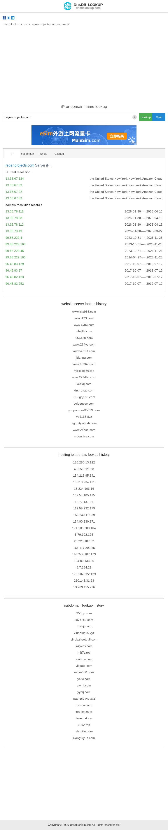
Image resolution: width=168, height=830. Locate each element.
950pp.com (84, 613)
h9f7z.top (84, 652)
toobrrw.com (84, 659)
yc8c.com (84, 679)
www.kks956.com (84, 311)
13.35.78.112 (14, 224)
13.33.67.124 (14, 178)
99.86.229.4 (13, 237)
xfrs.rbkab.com (84, 390)
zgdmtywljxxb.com (84, 423)
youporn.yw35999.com (84, 410)
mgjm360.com (84, 672)
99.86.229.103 (15, 257)
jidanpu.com (84, 357)
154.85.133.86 (84, 561)
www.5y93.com (84, 324)
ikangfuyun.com (84, 738)
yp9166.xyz (84, 416)
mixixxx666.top (84, 370)
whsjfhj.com (84, 331)
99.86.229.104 (15, 244)
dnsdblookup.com (15, 24)
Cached (59, 153)
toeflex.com (84, 711)
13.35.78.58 (13, 218)
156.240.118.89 (84, 515)
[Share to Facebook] (4, 17)
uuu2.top (84, 724)
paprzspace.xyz (84, 698)
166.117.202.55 (84, 547)
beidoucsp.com (84, 403)
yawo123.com (84, 318)
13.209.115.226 (84, 587)
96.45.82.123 (14, 277)
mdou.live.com (84, 436)
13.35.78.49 (13, 231)
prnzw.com (84, 705)
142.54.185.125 (84, 495)
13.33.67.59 (13, 185)
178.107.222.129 (84, 574)
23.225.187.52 (84, 541)
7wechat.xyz (84, 718)
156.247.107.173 (84, 554)
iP (12, 153)
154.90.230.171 (84, 521)
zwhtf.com (84, 685)
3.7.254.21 (84, 567)
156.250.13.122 (84, 462)
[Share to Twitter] (8, 17)
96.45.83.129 (14, 264)
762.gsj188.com (84, 397)
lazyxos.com (84, 646)
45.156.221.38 (84, 469)
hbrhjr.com (84, 626)
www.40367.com (84, 364)
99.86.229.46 (14, 251)
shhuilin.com (84, 731)
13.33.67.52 (13, 198)
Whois (43, 153)
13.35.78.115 (14, 211)
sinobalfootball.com (84, 639)
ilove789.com (84, 619)
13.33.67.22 (13, 191)
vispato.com (84, 665)
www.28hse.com (84, 430)
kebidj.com (84, 384)
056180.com (84, 338)
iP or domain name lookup (84, 106)
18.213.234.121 (84, 482)
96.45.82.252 (14, 283)
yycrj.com (84, 692)
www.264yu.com (84, 344)
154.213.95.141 (84, 475)
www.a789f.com (84, 351)
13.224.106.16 (84, 488)
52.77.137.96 (84, 502)
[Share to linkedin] (12, 17)
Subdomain (28, 153)
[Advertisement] (84, 67)
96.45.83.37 (13, 270)
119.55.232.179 (84, 508)
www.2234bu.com (84, 377)
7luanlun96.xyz (84, 633)
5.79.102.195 (84, 534)
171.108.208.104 (84, 528)
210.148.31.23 (84, 580)
